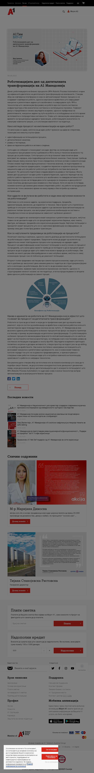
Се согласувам (51, 749)
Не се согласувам (51, 762)
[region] (31, 757)
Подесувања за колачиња (51, 756)
